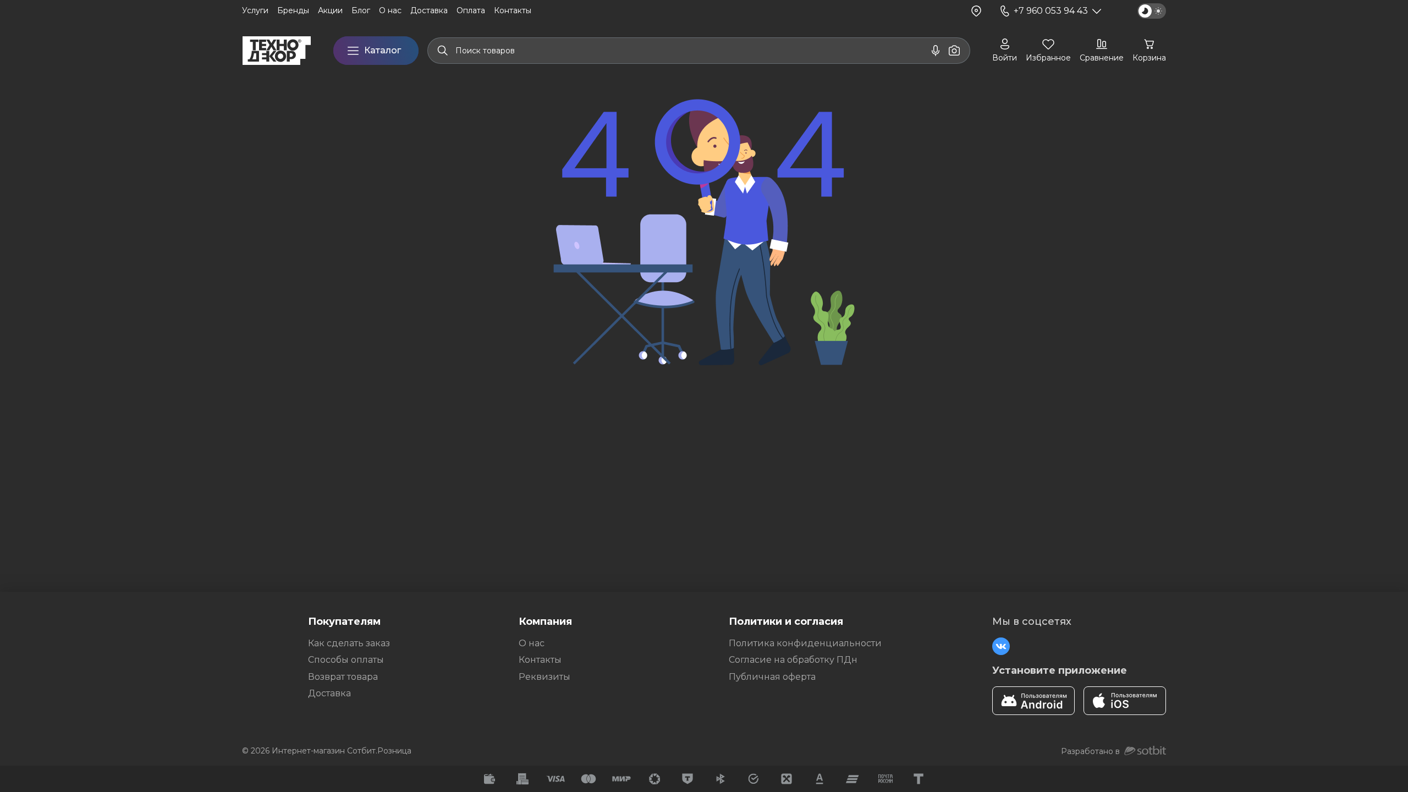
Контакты (540, 659)
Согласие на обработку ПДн (793, 659)
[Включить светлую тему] (1151, 11)
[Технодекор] (276, 50)
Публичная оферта (772, 677)
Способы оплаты (346, 659)
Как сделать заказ (349, 643)
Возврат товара (343, 677)
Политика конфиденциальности (805, 643)
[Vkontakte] (1001, 646)
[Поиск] (442, 50)
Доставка (329, 693)
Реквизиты (544, 677)
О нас (531, 643)
